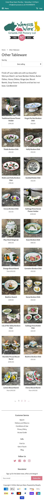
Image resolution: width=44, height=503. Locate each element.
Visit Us (22, 443)
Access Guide (22, 432)
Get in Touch (22, 447)
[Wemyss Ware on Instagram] (29, 461)
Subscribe (36, 478)
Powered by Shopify (34, 485)
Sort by (4, 60)
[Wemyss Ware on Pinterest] (24, 461)
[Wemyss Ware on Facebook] (19, 461)
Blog (22, 450)
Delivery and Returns (22, 423)
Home (4, 50)
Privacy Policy (22, 429)
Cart (40, 8)
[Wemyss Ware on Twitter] (15, 461)
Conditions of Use (22, 426)
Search (22, 420)
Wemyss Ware (21, 485)
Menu (6, 8)
